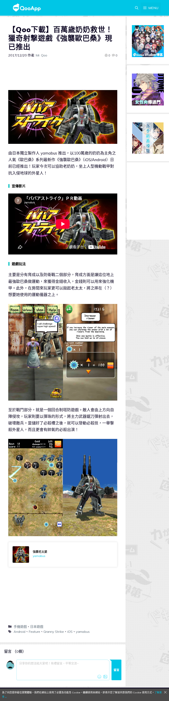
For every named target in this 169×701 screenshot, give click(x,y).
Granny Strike (53, 631)
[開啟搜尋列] (137, 7)
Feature (34, 631)
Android (19, 631)
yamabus (83, 631)
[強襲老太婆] (62, 554)
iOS (70, 631)
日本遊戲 (36, 627)
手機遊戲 (20, 627)
